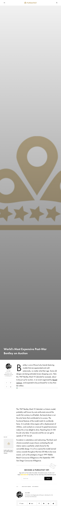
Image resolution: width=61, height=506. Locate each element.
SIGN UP (45, 261)
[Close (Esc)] (57, 238)
